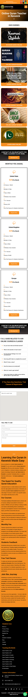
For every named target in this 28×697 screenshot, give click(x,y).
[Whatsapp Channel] (22, 689)
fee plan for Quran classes (14, 529)
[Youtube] (21, 1)
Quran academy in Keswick (9, 500)
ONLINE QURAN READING (14, 64)
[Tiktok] (14, 689)
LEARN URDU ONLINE (14, 144)
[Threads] (23, 3)
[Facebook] (23, 1)
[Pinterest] (21, 3)
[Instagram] (26, 1)
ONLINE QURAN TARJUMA (14, 105)
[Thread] (19, 689)
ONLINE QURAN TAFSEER (14, 125)
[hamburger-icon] (25, 6)
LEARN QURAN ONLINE (14, 84)
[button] (25, 694)
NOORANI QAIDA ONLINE (14, 45)
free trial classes (19, 563)
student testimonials (19, 547)
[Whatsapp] (26, 3)
